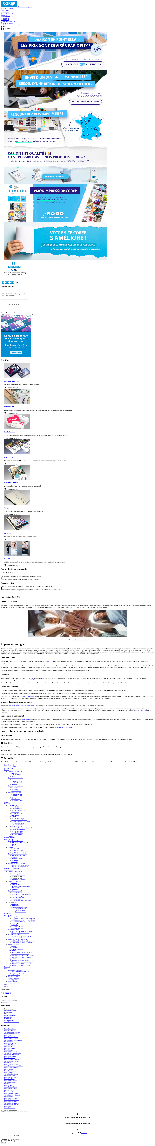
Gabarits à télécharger (10, 1015)
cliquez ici (84, 1133)
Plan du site (7, 1018)
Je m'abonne (6, 1002)
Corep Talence (8, 1096)
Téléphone (4, 1139)
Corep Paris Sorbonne (10, 1080)
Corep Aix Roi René (10, 1029)
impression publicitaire (27, 696)
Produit (3, 314)
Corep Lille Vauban (9, 1048)
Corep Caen (7, 1035)
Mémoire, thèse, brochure (8, 769)
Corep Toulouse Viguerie (11, 1104)
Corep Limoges (8, 1050)
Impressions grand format (8, 914)
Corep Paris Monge (9, 1079)
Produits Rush (8, 1012)
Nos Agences (6, 985)
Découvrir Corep (7, 967)
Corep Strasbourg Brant (11, 1093)
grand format (25, 719)
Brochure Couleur (11, 482)
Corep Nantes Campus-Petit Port (13, 1066)
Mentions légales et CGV (11, 1020)
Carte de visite (9, 432)
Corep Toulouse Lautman (11, 1100)
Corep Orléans (8, 1072)
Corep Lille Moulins (10, 1043)
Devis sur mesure (8, 23)
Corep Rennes (8, 1090)
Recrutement (7, 1017)
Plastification (9, 407)
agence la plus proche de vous (63, 727)
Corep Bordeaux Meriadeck (12, 1032)
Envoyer (3, 1142)
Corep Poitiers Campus (10, 1087)
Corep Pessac (8, 1085)
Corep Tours (7, 1106)
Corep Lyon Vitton (9, 1058)
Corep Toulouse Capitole (11, 1098)
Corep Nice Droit (9, 1069)
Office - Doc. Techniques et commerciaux (11, 869)
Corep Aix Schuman (10, 1030)
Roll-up (7, 559)
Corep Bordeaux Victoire (11, 1033)
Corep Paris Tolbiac (10, 1082)
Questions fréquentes (10, 1010)
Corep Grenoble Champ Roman (13, 1040)
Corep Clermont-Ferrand (11, 1037)
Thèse (6, 508)
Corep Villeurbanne (9, 1108)
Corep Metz (7, 1062)
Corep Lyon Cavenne (10, 1051)
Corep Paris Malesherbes (11, 1077)
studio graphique (142, 710)
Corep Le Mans (8, 1041)
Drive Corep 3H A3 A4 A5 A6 (10, 765)
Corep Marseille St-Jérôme (11, 1061)
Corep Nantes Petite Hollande (12, 1067)
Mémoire (7, 533)
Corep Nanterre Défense (11, 1064)
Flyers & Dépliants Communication (9, 838)
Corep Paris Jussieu (9, 1075)
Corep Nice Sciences (10, 1071)
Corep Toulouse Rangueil (11, 1103)
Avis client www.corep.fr (11, 1022)
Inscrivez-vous (7, 593)
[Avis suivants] (14, 301)
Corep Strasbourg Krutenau (12, 1095)
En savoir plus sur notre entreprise (78, 640)
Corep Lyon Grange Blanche (12, 1053)
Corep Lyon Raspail (10, 1056)
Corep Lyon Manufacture (11, 1054)
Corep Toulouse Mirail (10, 1101)
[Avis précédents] (14, 278)
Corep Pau (7, 1083)
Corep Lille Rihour (9, 1045)
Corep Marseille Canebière (11, 1059)
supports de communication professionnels (21, 705)
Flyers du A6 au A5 (11, 381)
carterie (31, 678)
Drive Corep (8, 457)
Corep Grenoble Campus (11, 1038)
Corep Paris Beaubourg (11, 1074)
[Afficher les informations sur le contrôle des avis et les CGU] (25, 273)
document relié (45, 661)
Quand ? (3, 1141)
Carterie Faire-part (7, 803)
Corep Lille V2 (8, 1046)
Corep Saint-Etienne (10, 1092)
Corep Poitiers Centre (10, 1088)
